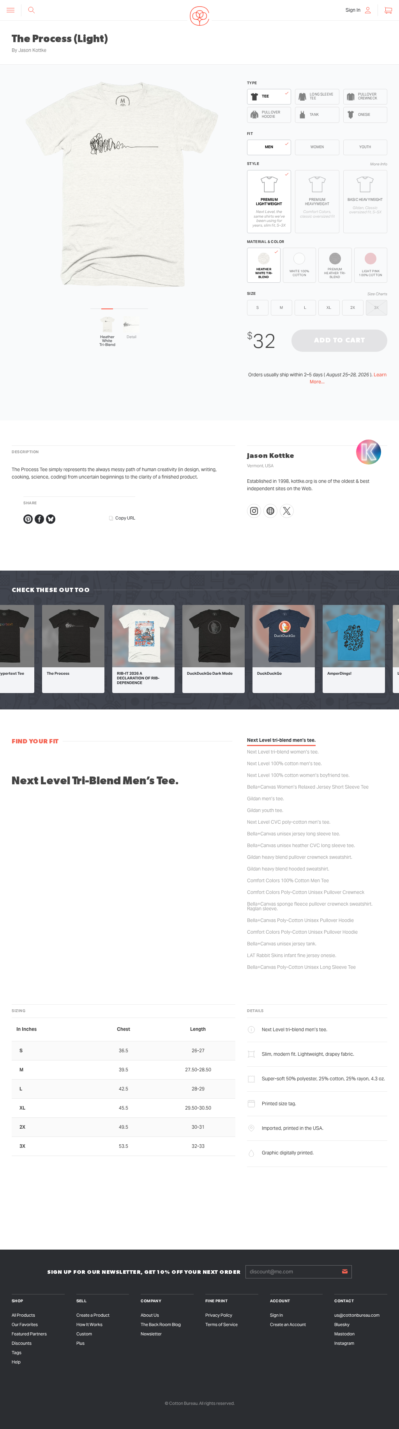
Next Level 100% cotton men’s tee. (284, 763)
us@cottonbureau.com (357, 1315)
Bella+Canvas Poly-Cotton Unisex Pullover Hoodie (300, 920)
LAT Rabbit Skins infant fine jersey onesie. (291, 955)
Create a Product (92, 1315)
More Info (378, 164)
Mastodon (344, 1334)
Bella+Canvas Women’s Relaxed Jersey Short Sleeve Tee (308, 787)
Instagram (344, 1343)
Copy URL (125, 518)
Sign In (276, 1315)
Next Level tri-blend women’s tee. (283, 752)
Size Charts (377, 294)
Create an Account (288, 1324)
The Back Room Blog (161, 1324)
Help (16, 1362)
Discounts (22, 1343)
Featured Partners (29, 1334)
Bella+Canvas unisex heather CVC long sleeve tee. (301, 845)
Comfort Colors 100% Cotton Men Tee (288, 880)
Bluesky (342, 1324)
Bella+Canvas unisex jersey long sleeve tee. (293, 834)
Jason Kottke (32, 50)
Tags (16, 1352)
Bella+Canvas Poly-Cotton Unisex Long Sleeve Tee (301, 967)
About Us (150, 1315)
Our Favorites (25, 1324)
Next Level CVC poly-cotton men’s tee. (288, 822)
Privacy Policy (218, 1315)
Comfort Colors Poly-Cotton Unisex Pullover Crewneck (305, 892)
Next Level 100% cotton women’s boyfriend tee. (298, 775)
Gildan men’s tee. (265, 798)
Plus (80, 1343)
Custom (84, 1334)
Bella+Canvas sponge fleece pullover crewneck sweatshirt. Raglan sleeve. (310, 906)
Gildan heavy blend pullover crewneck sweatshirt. (299, 857)
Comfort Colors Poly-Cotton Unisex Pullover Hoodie (302, 932)
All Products (23, 1315)
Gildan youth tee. (265, 810)
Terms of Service (221, 1324)
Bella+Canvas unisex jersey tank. (281, 944)
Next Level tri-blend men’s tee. (281, 740)
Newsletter (151, 1334)
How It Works (89, 1324)
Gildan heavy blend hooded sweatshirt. (288, 869)
